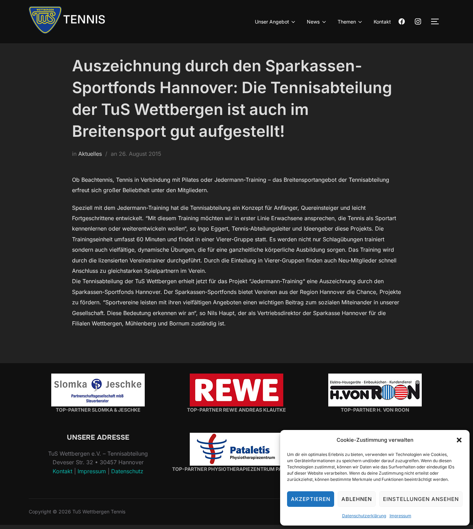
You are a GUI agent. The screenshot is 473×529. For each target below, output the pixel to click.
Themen (347, 22)
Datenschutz (127, 471)
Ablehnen (356, 499)
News (313, 22)
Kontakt (382, 22)
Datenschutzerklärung (364, 515)
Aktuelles (90, 153)
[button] (459, 440)
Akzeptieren (310, 499)
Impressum (400, 515)
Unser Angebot (272, 22)
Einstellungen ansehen (421, 499)
